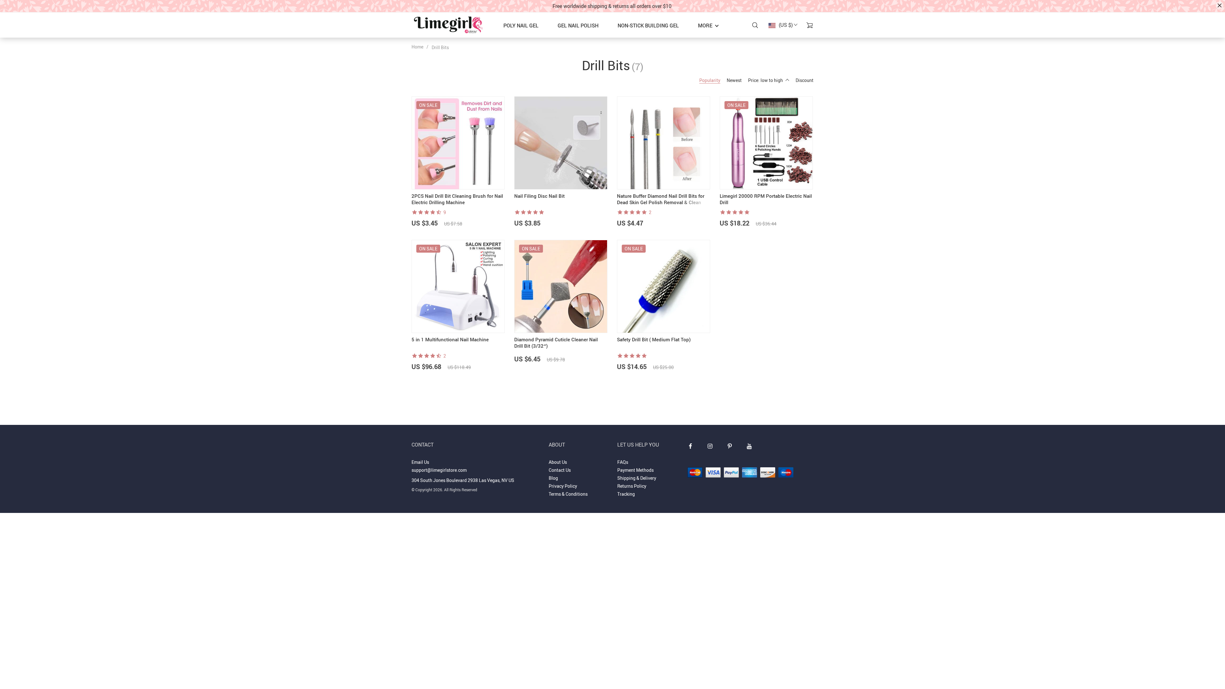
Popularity (709, 80)
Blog (553, 478)
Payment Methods (635, 470)
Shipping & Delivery (636, 478)
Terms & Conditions (568, 494)
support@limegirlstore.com (439, 470)
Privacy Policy (563, 486)
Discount (804, 80)
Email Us (420, 462)
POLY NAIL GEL (520, 25)
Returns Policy (631, 486)
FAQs (622, 462)
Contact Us (560, 470)
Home (417, 47)
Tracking (626, 494)
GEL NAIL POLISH (578, 25)
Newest (734, 80)
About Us (558, 462)
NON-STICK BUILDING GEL (648, 25)
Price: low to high (765, 80)
